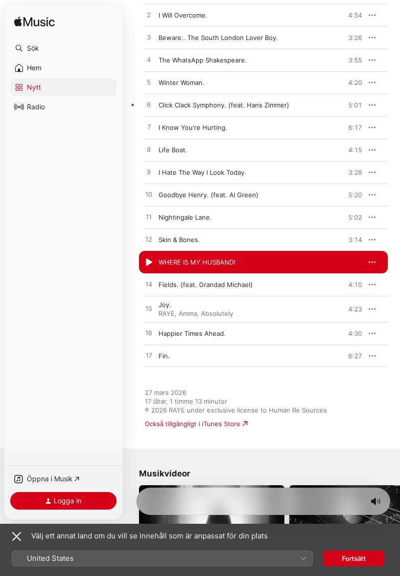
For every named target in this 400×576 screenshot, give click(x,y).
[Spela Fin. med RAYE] (149, 355)
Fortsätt (354, 558)
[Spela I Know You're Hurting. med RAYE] (149, 127)
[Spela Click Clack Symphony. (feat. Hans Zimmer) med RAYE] (149, 105)
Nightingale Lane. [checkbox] (185, 217)
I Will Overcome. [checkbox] (183, 15)
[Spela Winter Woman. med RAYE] (149, 82)
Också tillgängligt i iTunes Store (192, 424)
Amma (188, 313)
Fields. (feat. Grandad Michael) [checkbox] (206, 284)
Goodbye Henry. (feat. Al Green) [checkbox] (209, 195)
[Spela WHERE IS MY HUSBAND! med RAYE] (149, 262)
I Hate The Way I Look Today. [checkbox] (202, 172)
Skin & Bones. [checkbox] (179, 240)
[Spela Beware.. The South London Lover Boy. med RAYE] (149, 37)
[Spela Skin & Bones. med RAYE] (149, 239)
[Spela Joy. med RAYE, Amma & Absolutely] (149, 309)
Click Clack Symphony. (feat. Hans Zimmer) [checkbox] (224, 105)
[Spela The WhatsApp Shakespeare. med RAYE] (149, 60)
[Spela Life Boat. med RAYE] (149, 149)
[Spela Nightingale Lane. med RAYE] (149, 217)
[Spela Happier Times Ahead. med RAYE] (149, 333)
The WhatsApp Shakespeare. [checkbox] (203, 60)
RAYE (167, 313)
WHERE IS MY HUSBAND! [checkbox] (197, 262)
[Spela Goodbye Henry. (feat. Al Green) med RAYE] (149, 194)
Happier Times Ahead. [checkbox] (192, 333)
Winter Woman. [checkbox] (181, 82)
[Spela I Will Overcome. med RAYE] (149, 15)
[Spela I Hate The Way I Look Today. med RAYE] (149, 172)
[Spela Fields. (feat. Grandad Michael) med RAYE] (149, 284)
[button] (63, 48)
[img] (34, 22)
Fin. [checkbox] (164, 356)
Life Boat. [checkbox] (173, 150)
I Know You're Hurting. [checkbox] (193, 127)
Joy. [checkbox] (165, 305)
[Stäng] (16, 536)
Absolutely (217, 313)
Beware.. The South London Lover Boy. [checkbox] (218, 37)
